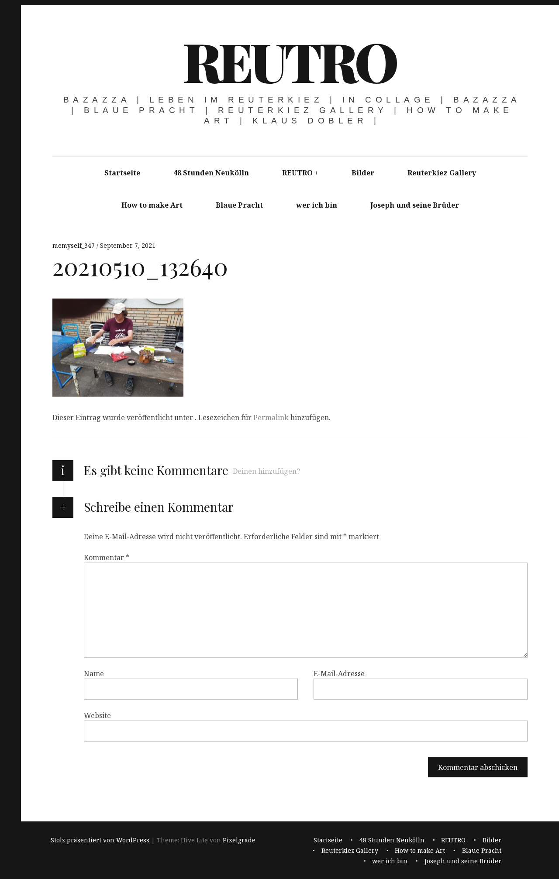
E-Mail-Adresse (339, 673)
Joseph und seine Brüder (414, 205)
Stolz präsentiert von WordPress (100, 840)
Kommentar (106, 557)
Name (94, 673)
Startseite (122, 173)
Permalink (271, 417)
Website (97, 715)
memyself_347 (74, 245)
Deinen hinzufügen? (266, 471)
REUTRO (289, 60)
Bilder (363, 173)
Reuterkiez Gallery (441, 173)
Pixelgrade (239, 840)
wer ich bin (316, 205)
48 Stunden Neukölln (211, 173)
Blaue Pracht (239, 205)
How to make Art (152, 205)
